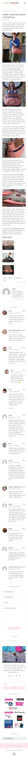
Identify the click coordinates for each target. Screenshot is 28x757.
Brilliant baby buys (6, 10)
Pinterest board (15, 68)
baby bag (5, 277)
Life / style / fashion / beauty (9, 12)
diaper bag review (17, 277)
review (4, 280)
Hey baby (14, 10)
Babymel (10, 277)
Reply (24, 311)
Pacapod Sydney (12, 221)
